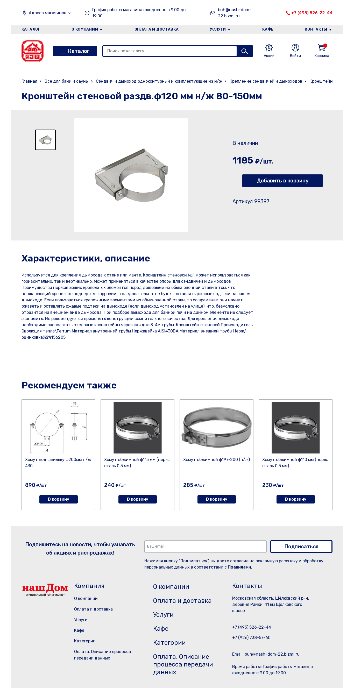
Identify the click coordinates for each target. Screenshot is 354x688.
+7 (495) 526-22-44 (311, 12)
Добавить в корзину (282, 181)
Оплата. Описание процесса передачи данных (183, 664)
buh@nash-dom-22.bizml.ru (234, 12)
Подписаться (301, 546)
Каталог (31, 29)
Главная (29, 81)
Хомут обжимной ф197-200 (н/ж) (216, 459)
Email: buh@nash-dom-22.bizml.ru (266, 654)
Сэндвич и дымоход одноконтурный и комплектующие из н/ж (159, 81)
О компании (85, 29)
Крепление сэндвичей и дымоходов (266, 81)
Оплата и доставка (156, 29)
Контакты (316, 29)
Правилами (239, 567)
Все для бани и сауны (67, 81)
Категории (85, 641)
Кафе (268, 29)
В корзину (58, 499)
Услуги (218, 29)
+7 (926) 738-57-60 (251, 637)
